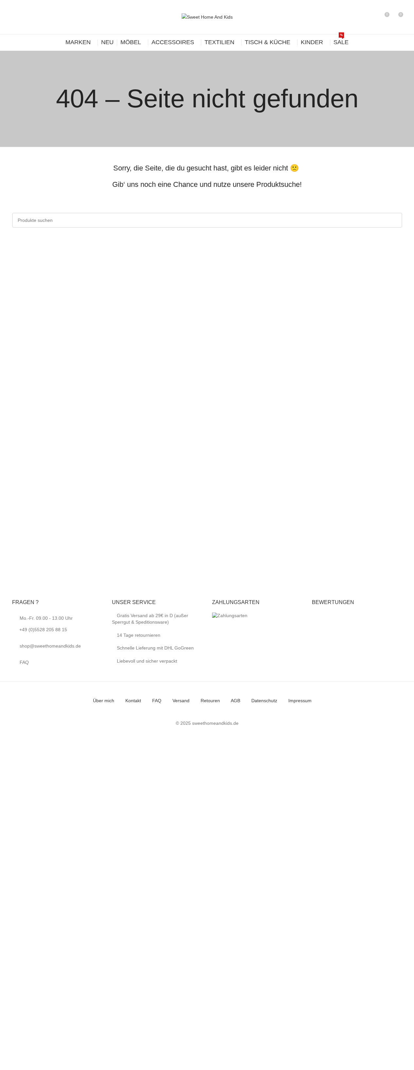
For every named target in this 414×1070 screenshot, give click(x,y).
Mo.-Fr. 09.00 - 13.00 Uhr (46, 623)
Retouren (210, 700)
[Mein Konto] (360, 17)
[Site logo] (207, 16)
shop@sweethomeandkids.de (50, 646)
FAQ (24, 662)
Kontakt (133, 700)
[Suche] (372, 17)
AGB (235, 700)
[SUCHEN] (394, 220)
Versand (180, 700)
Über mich (103, 700)
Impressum (300, 700)
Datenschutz (264, 700)
